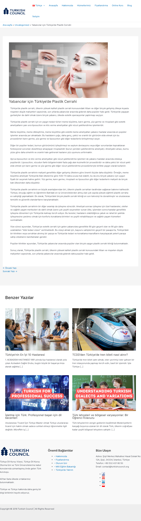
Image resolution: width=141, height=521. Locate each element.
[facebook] (103, 474)
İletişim (36, 16)
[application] (43, 5)
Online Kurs (117, 5)
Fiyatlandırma (101, 5)
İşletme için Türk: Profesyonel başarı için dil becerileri (33, 416)
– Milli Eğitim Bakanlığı (65, 466)
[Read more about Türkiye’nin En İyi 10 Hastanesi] (37, 329)
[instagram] (103, 477)
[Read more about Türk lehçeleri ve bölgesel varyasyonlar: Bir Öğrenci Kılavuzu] (104, 393)
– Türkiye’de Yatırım (63, 470)
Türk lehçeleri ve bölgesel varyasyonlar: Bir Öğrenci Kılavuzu (100, 416)
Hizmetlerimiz (84, 5)
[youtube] (103, 485)
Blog (129, 5)
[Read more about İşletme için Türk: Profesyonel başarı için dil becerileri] (37, 393)
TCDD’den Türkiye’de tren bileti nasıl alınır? (100, 354)
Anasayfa (53, 5)
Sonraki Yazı (10, 271)
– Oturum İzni (60, 463)
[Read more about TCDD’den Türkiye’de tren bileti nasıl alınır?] (104, 329)
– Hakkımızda (60, 456)
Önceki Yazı (10, 268)
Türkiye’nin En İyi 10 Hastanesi (25, 354)
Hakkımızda (67, 5)
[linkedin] (103, 481)
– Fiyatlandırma (61, 459)
